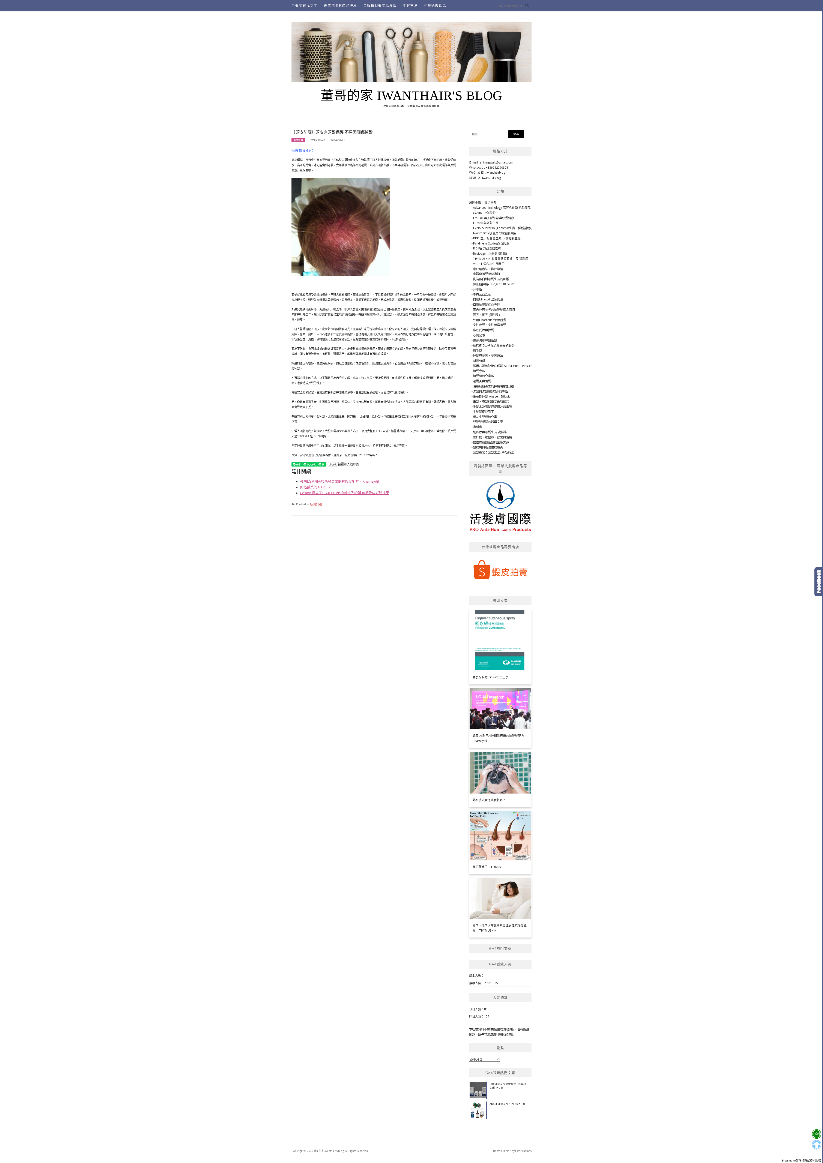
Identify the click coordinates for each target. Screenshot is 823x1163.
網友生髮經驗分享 (485, 417)
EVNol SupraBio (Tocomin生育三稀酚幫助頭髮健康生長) (511, 228)
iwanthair (318, 140)
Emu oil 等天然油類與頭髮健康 (493, 218)
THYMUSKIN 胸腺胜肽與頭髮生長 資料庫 (500, 259)
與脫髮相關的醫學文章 (488, 422)
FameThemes (523, 1151)
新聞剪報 (298, 140)
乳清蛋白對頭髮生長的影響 (491, 279)
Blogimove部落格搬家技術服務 (801, 1160)
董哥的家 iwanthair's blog (411, 96)
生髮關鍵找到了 (304, 5)
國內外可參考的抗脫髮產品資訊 (494, 310)
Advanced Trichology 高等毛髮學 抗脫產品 (502, 208)
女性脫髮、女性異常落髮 (489, 325)
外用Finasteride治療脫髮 (489, 320)
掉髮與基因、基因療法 (488, 355)
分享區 (477, 289)
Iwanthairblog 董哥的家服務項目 (495, 233)
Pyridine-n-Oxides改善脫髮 (491, 243)
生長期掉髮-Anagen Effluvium (493, 396)
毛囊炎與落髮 (482, 381)
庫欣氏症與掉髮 (483, 330)
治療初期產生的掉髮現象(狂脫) (493, 386)
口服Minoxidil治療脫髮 (488, 299)
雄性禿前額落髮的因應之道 (491, 442)
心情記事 (479, 335)
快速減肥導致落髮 (485, 340)
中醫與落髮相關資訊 (486, 274)
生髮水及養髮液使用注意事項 (492, 406)
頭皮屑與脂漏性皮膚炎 (488, 447)
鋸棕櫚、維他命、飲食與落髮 (492, 437)
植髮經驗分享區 (483, 376)
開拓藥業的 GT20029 (316, 487)
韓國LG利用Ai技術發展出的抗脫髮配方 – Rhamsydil (339, 481)
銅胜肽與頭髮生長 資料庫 (490, 432)
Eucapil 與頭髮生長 (486, 223)
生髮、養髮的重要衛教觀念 (491, 401)
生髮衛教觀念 (435, 5)
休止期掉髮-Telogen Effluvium (493, 284)
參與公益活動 (482, 294)
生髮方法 (410, 5)
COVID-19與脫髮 (484, 213)
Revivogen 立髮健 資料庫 (490, 253)
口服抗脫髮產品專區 (379, 5)
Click (818, 581)
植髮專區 (479, 371)
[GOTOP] (816, 1144)
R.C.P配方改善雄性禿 (487, 248)
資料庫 (477, 427)
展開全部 (475, 202)
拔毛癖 (477, 350)
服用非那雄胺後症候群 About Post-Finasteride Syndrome (512, 366)
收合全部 (491, 202)
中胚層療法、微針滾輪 (488, 269)
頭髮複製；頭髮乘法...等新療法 (493, 452)
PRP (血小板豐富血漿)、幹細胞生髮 (497, 238)
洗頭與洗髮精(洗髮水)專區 (490, 391)
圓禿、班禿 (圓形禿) (486, 315)
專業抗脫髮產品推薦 (340, 5)
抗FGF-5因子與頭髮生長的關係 (493, 345)
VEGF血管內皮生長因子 (488, 264)
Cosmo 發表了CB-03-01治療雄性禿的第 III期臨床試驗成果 (344, 493)
